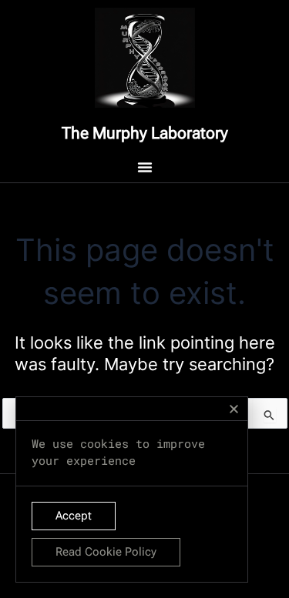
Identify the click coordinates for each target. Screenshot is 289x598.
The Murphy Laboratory (145, 133)
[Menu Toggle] (145, 167)
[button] (234, 409)
